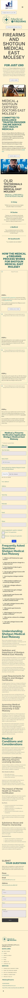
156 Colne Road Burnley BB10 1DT (9, 885)
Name (3, 889)
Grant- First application (10, 532)
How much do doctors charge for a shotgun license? (13, 563)
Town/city (4, 495)
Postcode (4, 503)
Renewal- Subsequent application (13, 536)
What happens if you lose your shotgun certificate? (12, 613)
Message (4, 909)
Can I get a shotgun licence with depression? (13, 622)
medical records (16, 343)
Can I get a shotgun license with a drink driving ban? (13, 604)
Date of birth (5, 458)
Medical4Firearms (15, 945)
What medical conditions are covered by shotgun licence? (12, 581)
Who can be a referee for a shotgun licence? (14, 617)
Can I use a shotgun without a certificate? (12, 586)
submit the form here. (19, 869)
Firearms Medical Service (15, 68)
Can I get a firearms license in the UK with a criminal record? (13, 599)
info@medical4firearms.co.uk (8, 879)
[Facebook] (3, 991)
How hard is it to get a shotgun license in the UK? (12, 590)
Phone (4, 521)
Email (3, 512)
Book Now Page (8, 300)
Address (4, 486)
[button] (22, 7)
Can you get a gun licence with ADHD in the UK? (12, 595)
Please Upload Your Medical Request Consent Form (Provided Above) (13, 469)
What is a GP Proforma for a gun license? (13, 558)
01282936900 (5, 875)
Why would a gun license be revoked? (12, 608)
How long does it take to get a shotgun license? (12, 567)
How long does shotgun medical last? (13, 576)
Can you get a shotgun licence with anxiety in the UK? (14, 572)
